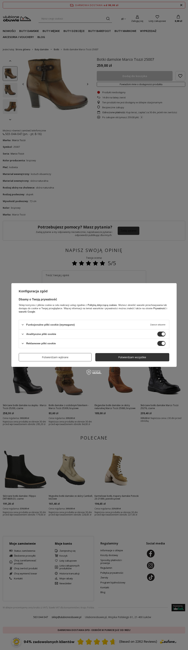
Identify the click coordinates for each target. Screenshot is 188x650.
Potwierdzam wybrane (55, 357)
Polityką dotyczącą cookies (102, 305)
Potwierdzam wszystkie (132, 357)
